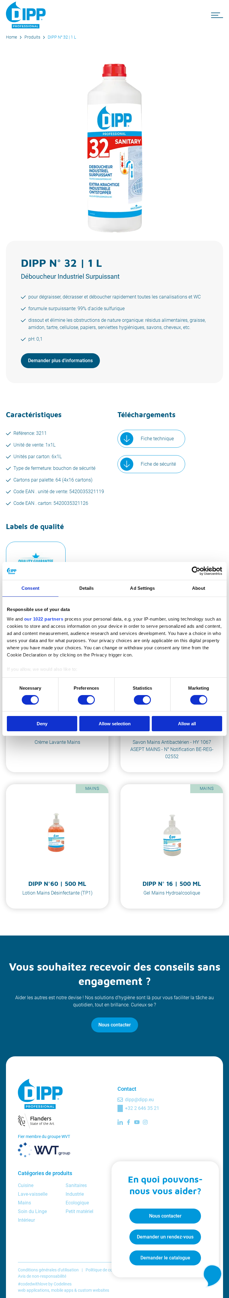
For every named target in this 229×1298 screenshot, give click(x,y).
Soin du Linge (32, 1211)
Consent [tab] (30, 588)
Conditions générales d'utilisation (48, 1269)
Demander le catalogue (165, 1258)
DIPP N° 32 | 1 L (62, 37)
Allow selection (115, 723)
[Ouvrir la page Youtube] (137, 1122)
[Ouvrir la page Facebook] (128, 1122)
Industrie (75, 1194)
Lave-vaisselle (32, 1194)
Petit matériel (79, 1211)
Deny (42, 723)
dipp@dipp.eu (139, 1099)
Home (11, 37)
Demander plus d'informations (60, 360)
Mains (24, 1203)
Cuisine (25, 1185)
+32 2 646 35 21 (142, 1108)
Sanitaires (76, 1185)
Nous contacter (114, 1025)
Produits (32, 37)
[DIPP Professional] (27, 14)
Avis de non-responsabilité (42, 1276)
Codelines (63, 1284)
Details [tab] (86, 588)
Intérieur (26, 1220)
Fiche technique (157, 438)
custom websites (93, 1290)
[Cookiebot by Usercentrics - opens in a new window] (196, 570)
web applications (33, 1290)
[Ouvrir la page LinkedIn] (120, 1122)
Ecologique (77, 1203)
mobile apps (62, 1290)
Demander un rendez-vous (165, 1237)
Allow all (187, 723)
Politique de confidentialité (110, 1269)
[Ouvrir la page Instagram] (145, 1122)
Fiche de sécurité (158, 464)
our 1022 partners (44, 618)
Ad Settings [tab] (142, 588)
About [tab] (198, 588)
